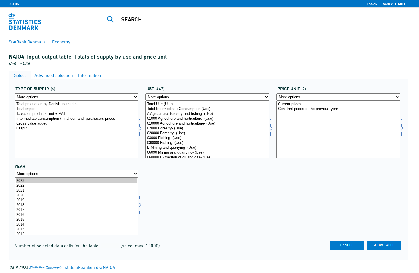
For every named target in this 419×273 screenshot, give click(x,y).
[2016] (76, 214)
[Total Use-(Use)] (207, 104)
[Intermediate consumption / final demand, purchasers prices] (76, 118)
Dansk (388, 4)
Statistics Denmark (45, 267)
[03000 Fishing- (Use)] (207, 138)
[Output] (76, 128)
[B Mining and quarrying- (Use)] (207, 147)
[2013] (76, 229)
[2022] (76, 185)
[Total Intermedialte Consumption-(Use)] (207, 109)
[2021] (76, 190)
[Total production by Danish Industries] (76, 104)
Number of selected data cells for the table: (58, 245)
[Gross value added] (76, 123)
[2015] (76, 219)
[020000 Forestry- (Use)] (207, 133)
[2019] (76, 200)
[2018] (76, 205)
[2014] (76, 224)
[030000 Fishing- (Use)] (207, 142)
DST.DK (14, 4)
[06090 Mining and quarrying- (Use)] (207, 152)
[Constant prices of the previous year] (338, 109)
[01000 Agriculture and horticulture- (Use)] (207, 118)
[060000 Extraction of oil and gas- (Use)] (207, 157)
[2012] (76, 234)
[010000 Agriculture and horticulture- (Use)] (207, 123)
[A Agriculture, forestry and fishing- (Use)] (207, 113)
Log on (372, 4)
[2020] (76, 195)
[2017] (76, 210)
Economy (61, 41)
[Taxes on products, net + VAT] (76, 113)
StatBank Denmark (27, 41)
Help (402, 4)
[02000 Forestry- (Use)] (207, 128)
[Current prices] (338, 104)
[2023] (76, 180)
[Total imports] (76, 109)
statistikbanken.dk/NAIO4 (90, 267)
